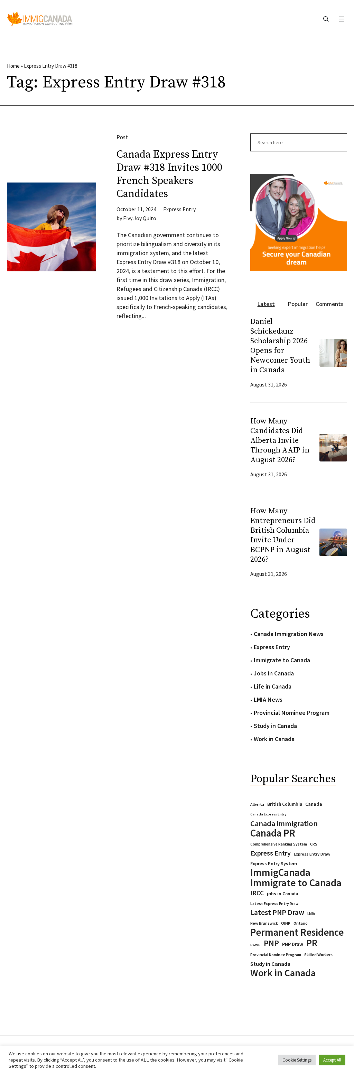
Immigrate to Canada (282, 660)
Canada (313, 804)
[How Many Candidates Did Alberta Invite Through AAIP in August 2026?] (333, 447)
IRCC (257, 893)
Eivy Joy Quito (139, 218)
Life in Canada (272, 686)
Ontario (301, 923)
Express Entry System (273, 863)
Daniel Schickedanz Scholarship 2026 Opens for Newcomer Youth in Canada (280, 346)
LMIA (311, 913)
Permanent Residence (297, 932)
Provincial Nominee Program (291, 713)
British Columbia (284, 804)
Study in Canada (275, 726)
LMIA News (268, 699)
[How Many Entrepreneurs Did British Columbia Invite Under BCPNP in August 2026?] (333, 542)
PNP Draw (292, 944)
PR (311, 942)
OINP (285, 923)
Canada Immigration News (289, 634)
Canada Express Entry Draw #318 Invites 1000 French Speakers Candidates (169, 174)
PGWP (255, 945)
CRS (313, 844)
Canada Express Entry (268, 814)
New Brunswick (264, 923)
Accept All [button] (332, 1060)
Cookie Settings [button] (296, 1060)
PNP (271, 943)
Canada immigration (284, 823)
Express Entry (179, 209)
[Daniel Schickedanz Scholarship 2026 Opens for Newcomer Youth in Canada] (333, 352)
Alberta (257, 804)
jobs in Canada (282, 894)
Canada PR (272, 833)
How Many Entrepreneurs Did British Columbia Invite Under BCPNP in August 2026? (283, 535)
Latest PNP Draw (277, 912)
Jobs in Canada (274, 673)
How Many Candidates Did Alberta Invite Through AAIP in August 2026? (279, 441)
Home (13, 66)
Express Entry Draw (312, 854)
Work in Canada (274, 739)
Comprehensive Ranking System (278, 844)
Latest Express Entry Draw (274, 903)
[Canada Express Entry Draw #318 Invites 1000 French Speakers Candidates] (51, 227)
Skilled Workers (318, 954)
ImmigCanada (280, 872)
